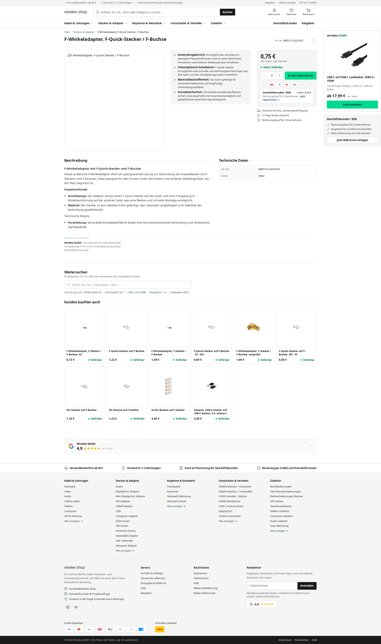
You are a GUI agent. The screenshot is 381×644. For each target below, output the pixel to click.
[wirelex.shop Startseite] (75, 12)
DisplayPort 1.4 (157, 292)
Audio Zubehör (279, 521)
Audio (67, 496)
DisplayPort (225, 511)
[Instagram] (67, 607)
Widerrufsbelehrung (205, 588)
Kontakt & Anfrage (152, 573)
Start (67, 32)
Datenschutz (201, 578)
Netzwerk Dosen (177, 501)
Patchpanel (173, 486)
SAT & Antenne (73, 516)
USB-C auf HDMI (136, 292)
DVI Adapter (123, 501)
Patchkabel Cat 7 (114, 292)
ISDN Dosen (123, 521)
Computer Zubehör (281, 516)
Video (67, 491)
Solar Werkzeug (279, 526)
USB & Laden (72, 501)
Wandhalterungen (281, 486)
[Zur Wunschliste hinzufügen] (313, 40)
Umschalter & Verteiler (186, 23)
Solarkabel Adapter (127, 535)
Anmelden (307, 585)
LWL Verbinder (124, 540)
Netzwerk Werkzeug (179, 496)
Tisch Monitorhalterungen (285, 491)
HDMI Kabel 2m (93, 292)
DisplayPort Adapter (128, 491)
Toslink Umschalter (230, 516)
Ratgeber (270, 2)
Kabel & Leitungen (76, 23)
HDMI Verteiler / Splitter (233, 496)
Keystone (172, 491)
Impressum (200, 573)
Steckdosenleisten (281, 506)
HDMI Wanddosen (230, 501)
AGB (196, 583)
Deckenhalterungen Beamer (286, 496)
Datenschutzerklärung (267, 596)
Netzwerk (70, 486)
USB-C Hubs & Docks (231, 506)
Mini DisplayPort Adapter (130, 496)
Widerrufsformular (205, 593)
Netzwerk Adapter (126, 545)
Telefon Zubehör (279, 511)
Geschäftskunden (285, 23)
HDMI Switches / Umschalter (235, 491)
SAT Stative (276, 501)
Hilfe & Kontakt (287, 2)
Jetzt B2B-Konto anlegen (352, 140)
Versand (282, 61)
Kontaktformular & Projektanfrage (89, 594)
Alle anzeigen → (73, 521)
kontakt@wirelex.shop (82, 588)
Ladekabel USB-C (179, 292)
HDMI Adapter (124, 506)
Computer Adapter (127, 516)
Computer (70, 511)
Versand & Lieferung (153, 578)
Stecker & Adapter (110, 23)
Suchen (227, 12)
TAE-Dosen (122, 526)
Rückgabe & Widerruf (153, 583)
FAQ (143, 588)
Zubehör (216, 23)
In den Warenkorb (300, 75)
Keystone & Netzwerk (147, 23)
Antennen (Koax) (126, 531)
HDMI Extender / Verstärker (235, 486)
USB (118, 511)
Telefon (68, 506)
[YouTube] (76, 607)
